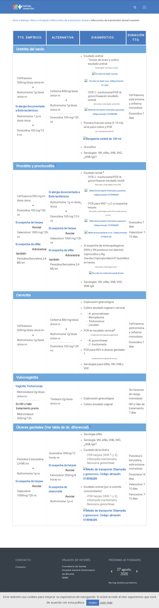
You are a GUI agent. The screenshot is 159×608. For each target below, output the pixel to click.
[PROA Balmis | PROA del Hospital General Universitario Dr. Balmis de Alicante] (23, 6)
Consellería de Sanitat (74, 566)
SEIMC (65, 577)
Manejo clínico (29, 20)
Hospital (43, 20)
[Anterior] (112, 571)
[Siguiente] (137, 571)
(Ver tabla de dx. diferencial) (67, 427)
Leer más (106, 602)
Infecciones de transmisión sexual (70, 20)
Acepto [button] (93, 602)
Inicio (15, 20)
